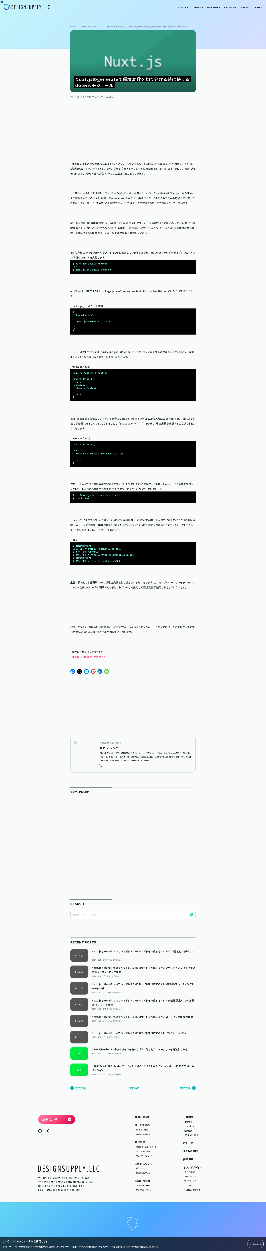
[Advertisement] (133, 129)
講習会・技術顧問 (143, 1134)
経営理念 (188, 1121)
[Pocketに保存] (93, 671)
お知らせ (188, 1143)
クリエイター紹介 (191, 1135)
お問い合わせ (142, 1180)
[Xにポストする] (79, 671)
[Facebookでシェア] (72, 671)
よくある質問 (190, 1151)
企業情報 (188, 1130)
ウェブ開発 (188, 1185)
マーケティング (190, 1181)
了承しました (256, 1243)
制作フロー (140, 1168)
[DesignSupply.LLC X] (47, 1132)
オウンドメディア (192, 1167)
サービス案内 (142, 1125)
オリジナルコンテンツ (144, 1155)
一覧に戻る (133, 1088)
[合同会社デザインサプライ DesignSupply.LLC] (27, 7)
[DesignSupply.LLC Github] (40, 1131)
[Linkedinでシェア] (99, 671)
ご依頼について (143, 1164)
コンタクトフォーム (143, 1185)
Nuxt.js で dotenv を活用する (88, 656)
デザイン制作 (189, 1172)
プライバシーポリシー (144, 1190)
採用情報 (188, 1159)
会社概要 (188, 1117)
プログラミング (190, 1176)
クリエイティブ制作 (143, 1151)
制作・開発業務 (142, 1129)
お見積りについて (143, 1172)
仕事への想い (143, 1117)
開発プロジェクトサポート (146, 1146)
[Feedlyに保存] (106, 671)
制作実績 (140, 1142)
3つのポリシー (190, 1126)
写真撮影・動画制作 (192, 1190)
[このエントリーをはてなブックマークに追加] (86, 671)
